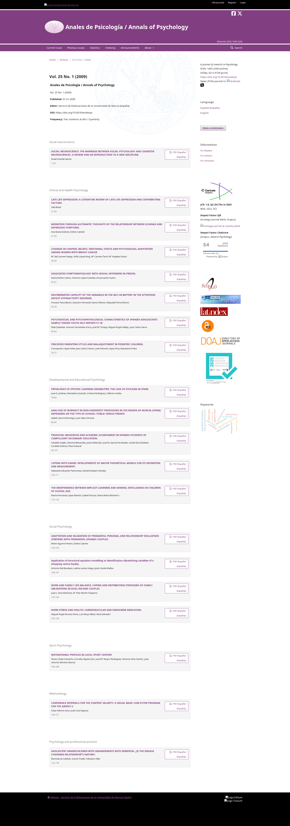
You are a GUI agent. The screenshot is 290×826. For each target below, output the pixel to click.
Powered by (212, 256)
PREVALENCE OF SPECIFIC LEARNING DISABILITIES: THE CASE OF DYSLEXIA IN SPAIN (99, 389)
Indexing (110, 47)
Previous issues (76, 47)
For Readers (206, 150)
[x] (202, 86)
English (204, 112)
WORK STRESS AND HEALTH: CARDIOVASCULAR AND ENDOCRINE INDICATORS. (96, 609)
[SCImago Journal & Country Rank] (220, 226)
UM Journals (218, 2)
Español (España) (210, 107)
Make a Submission (213, 128)
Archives (64, 59)
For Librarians (207, 160)
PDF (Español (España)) (179, 154)
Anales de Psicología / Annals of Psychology (126, 27)
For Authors (206, 155)
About (148, 47)
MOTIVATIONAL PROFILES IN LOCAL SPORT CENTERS (81, 654)
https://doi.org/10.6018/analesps (218, 77)
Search (238, 47)
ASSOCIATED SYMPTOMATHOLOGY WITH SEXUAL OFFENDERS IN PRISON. (93, 273)
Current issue (54, 47)
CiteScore (223, 244)
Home (52, 59)
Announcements (130, 47)
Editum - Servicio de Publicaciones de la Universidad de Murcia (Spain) (91, 797)
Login (243, 2)
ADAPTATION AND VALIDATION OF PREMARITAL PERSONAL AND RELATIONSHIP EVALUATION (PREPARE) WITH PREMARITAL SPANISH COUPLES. (105, 537)
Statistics (95, 47)
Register (232, 2)
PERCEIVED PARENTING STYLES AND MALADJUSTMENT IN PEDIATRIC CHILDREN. (97, 344)
